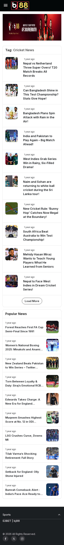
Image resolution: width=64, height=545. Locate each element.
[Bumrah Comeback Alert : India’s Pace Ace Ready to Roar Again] (32, 490)
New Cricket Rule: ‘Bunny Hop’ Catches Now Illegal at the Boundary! (40, 213)
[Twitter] (14, 538)
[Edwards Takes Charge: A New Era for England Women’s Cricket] (32, 399)
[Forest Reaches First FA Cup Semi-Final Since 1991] (32, 327)
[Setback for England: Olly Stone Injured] (32, 472)
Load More (32, 301)
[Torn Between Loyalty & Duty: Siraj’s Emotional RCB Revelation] (32, 381)
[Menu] (5, 6)
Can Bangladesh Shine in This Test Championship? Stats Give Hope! (40, 94)
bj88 (17, 521)
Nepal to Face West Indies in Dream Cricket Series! (39, 285)
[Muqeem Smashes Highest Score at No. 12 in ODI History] (32, 417)
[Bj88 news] (20, 5)
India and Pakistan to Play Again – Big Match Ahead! (39, 140)
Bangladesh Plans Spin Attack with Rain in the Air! (39, 117)
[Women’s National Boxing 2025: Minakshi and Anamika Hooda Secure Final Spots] (32, 345)
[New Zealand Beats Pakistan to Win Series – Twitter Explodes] (32, 363)
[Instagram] (22, 538)
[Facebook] (5, 538)
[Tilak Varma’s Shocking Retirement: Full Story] (32, 453)
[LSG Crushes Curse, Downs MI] (32, 435)
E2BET (7, 521)
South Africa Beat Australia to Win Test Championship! (37, 235)
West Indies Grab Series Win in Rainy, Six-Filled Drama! (40, 163)
